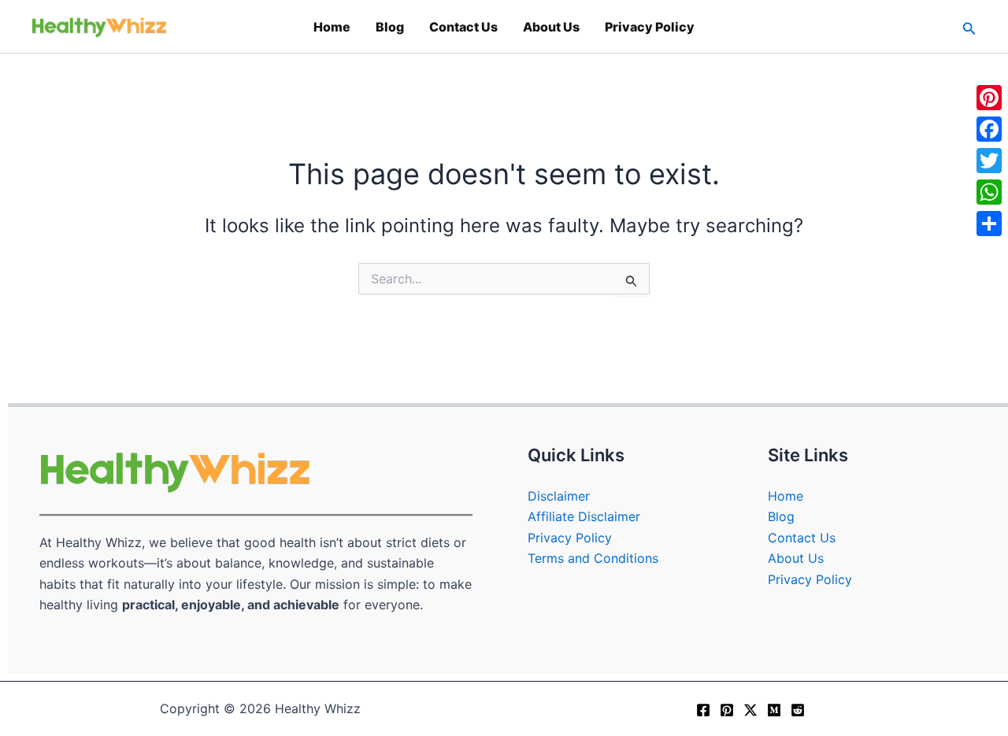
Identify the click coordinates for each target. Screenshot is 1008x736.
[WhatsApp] (989, 192)
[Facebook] (703, 710)
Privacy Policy (650, 27)
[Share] (989, 223)
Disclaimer (559, 496)
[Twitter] (989, 160)
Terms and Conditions (593, 558)
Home (331, 27)
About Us (551, 27)
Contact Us (463, 27)
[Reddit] (798, 710)
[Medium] (774, 710)
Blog (390, 27)
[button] (969, 26)
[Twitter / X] (750, 710)
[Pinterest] (727, 710)
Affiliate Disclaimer (584, 516)
